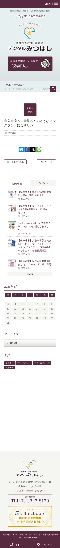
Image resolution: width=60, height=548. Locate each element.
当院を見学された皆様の (24, 64)
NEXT (44, 162)
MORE (30, 273)
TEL (16, 545)
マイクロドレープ (42, 363)
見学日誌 (18, 85)
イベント (43, 183)
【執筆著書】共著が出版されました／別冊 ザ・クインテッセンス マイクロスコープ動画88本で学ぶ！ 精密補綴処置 (34, 245)
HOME (8, 85)
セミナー (9, 363)
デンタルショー (24, 363)
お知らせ (17, 183)
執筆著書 (9, 368)
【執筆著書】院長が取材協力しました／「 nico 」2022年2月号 (34, 263)
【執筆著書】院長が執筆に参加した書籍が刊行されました (34, 193)
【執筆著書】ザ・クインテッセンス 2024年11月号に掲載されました (34, 209)
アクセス (46, 545)
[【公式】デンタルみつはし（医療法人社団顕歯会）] (30, 39)
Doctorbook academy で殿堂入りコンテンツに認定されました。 (34, 226)
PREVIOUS (17, 162)
